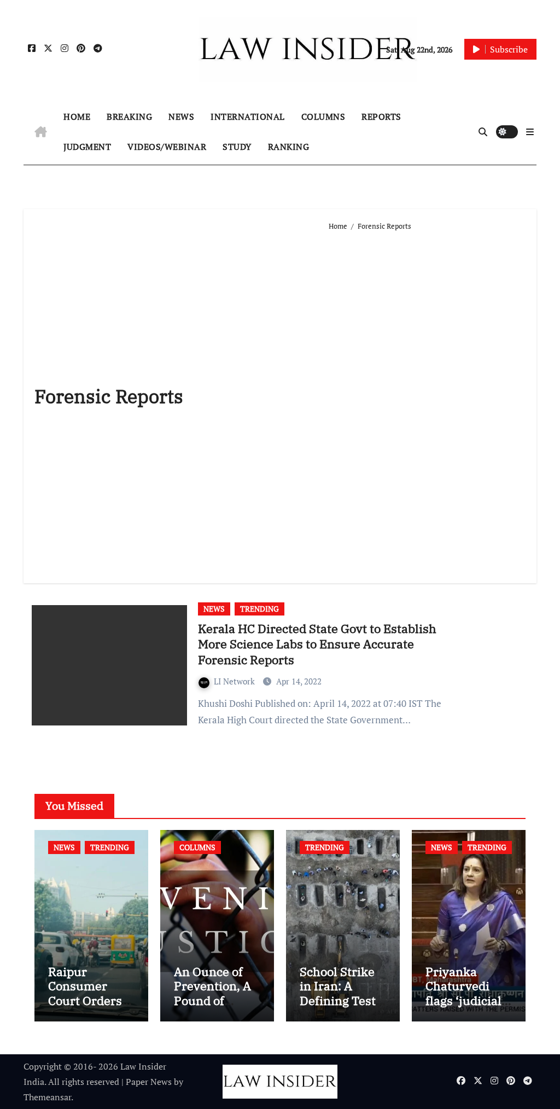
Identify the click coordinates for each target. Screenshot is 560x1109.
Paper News (149, 1082)
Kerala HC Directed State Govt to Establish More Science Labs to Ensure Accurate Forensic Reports (317, 643)
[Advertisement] (427, 403)
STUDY (237, 147)
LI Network (235, 681)
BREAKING (129, 117)
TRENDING (259, 608)
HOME (76, 117)
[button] (530, 132)
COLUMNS (323, 117)
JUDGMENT (87, 147)
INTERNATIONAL (248, 117)
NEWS (181, 117)
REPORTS (381, 117)
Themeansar (47, 1097)
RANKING (289, 147)
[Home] (40, 131)
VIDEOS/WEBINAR (166, 147)
